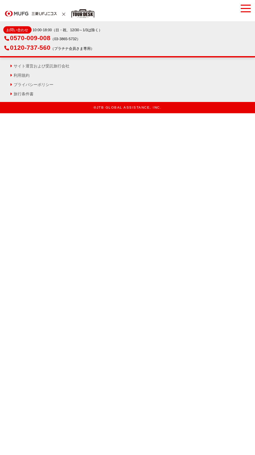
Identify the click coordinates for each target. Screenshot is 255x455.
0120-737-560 (30, 47)
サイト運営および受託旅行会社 (41, 66)
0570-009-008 (30, 38)
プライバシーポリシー (33, 84)
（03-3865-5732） (65, 39)
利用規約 (22, 75)
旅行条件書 (24, 94)
